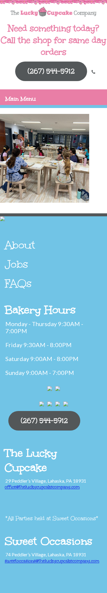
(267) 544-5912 (51, 71)
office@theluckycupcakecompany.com (42, 487)
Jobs (16, 264)
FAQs (18, 283)
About (20, 245)
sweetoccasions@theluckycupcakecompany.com (52, 561)
